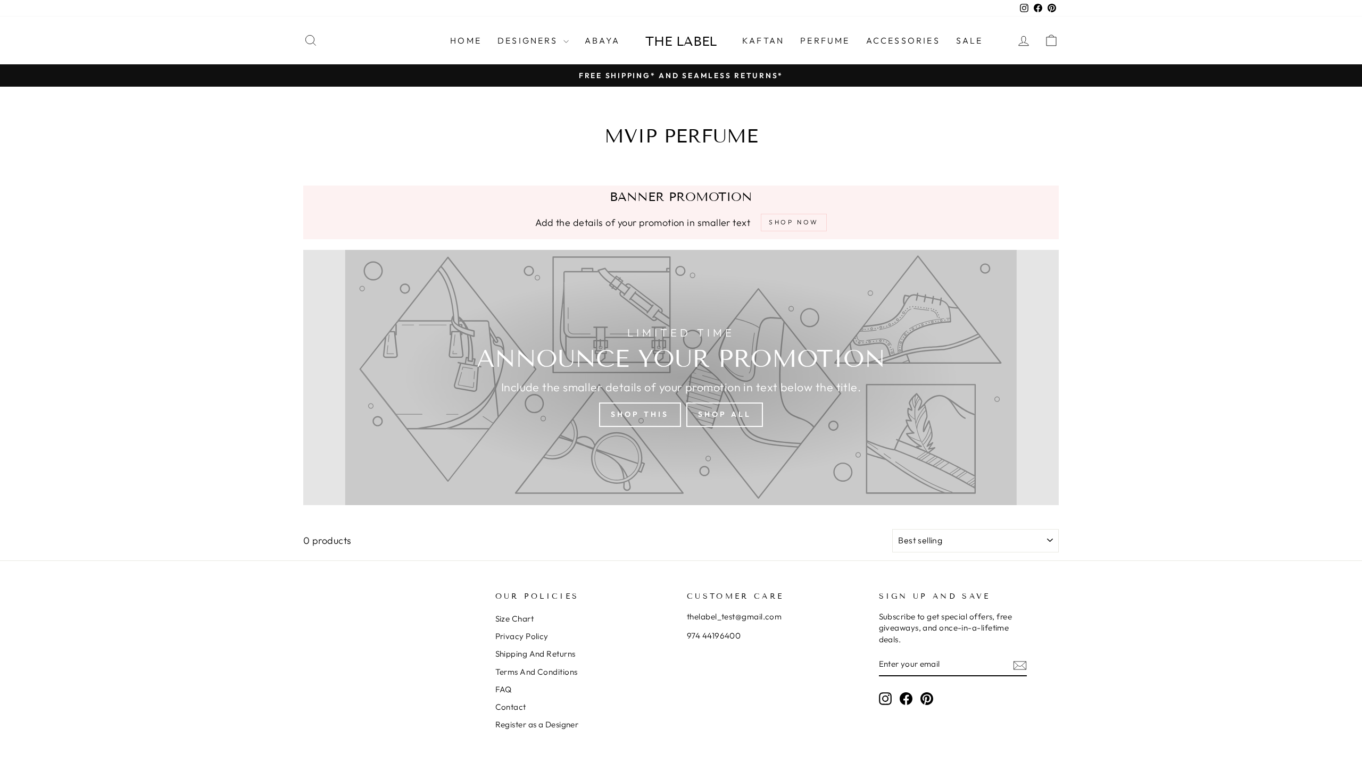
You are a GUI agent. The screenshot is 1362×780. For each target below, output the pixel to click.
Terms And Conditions (536, 672)
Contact (510, 707)
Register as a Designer (537, 724)
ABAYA (602, 40)
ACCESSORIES (903, 40)
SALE (969, 40)
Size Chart (514, 619)
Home (465, 40)
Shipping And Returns (535, 654)
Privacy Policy (522, 636)
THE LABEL (681, 41)
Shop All (725, 414)
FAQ (503, 689)
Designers (529, 40)
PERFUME (825, 40)
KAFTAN (763, 40)
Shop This (640, 414)
